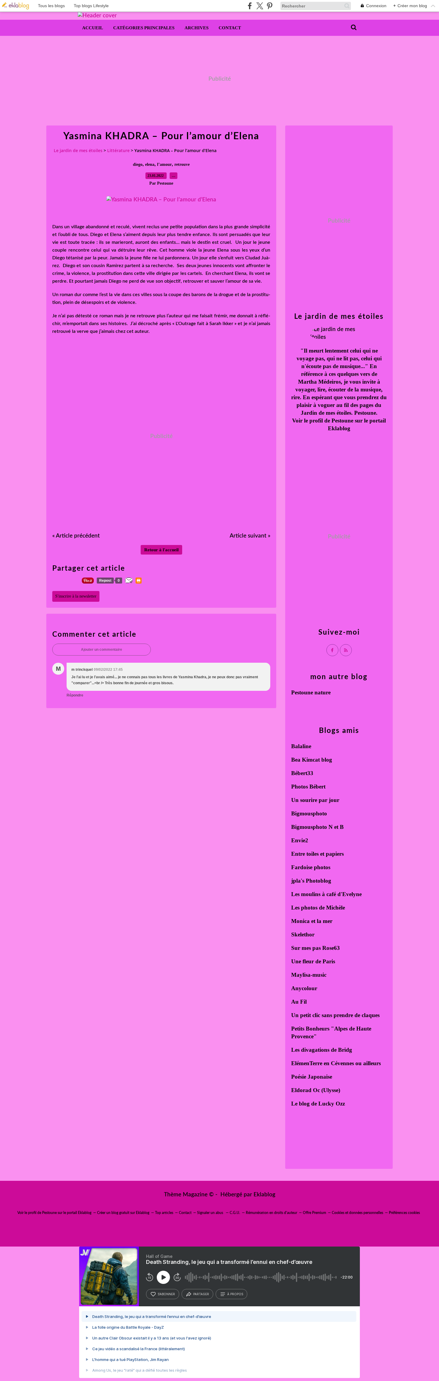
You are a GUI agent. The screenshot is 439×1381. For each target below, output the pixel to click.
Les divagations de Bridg (321, 1050)
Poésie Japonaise (311, 1077)
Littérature (118, 150)
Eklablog (264, 1195)
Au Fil (299, 1002)
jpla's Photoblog (311, 881)
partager (201, 1294)
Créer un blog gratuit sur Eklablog (123, 1213)
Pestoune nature (311, 692)
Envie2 (299, 840)
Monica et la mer (311, 921)
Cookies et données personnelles (357, 1213)
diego (137, 164)
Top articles (164, 1213)
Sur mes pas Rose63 (315, 948)
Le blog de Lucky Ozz (318, 1103)
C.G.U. (235, 1213)
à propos (235, 1294)
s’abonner (166, 1294)
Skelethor (302, 934)
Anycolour (304, 988)
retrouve (182, 164)
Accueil (92, 27)
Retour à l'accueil (161, 549)
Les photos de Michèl (317, 907)
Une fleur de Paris (313, 961)
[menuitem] (93, 28)
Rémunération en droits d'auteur (271, 1213)
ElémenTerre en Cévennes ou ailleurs (336, 1063)
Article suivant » (250, 536)
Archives (196, 27)
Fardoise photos (310, 867)
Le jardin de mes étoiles (78, 150)
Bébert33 (302, 773)
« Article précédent (76, 536)
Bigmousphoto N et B (317, 827)
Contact (230, 27)
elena (149, 164)
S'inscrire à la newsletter (75, 596)
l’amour (164, 164)
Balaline (301, 746)
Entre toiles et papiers (317, 854)
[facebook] (250, 5)
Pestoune (342, 420)
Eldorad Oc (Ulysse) (315, 1090)
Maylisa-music (308, 975)
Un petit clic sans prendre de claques (335, 1015)
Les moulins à (308, 894)
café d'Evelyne (344, 894)
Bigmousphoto (309, 813)
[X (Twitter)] (259, 5)
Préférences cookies (404, 1213)
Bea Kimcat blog (311, 760)
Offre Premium (314, 1213)
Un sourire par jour (315, 800)
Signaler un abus (210, 1213)
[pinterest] (269, 5)
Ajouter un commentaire (101, 649)
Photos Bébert (308, 786)
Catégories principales (143, 27)
